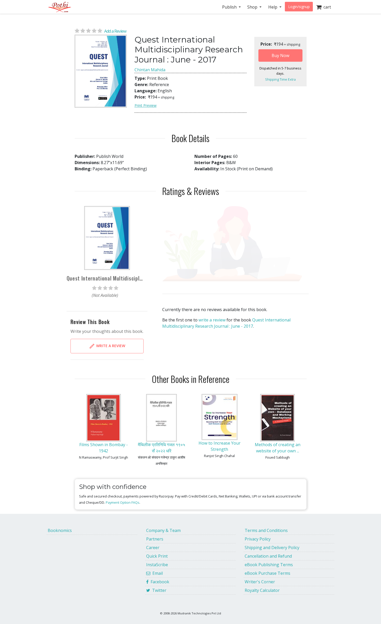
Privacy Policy (258, 539)
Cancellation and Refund (268, 556)
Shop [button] (252, 7)
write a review (212, 320)
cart (326, 7)
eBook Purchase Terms (267, 573)
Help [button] (273, 7)
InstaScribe (157, 564)
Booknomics (60, 530)
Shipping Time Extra (280, 79)
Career (152, 547)
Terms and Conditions (266, 530)
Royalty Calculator (262, 590)
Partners (154, 539)
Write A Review (110, 345)
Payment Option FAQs (122, 502)
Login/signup (299, 6)
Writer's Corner (260, 582)
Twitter (158, 590)
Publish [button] (230, 7)
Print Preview (146, 105)
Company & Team (163, 530)
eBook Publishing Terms (269, 564)
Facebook (159, 582)
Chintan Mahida (150, 70)
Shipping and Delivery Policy (272, 547)
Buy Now (280, 55)
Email (156, 573)
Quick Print (157, 556)
